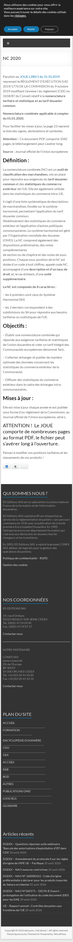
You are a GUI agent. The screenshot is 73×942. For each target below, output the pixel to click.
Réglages (49, 29)
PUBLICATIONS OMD (17, 791)
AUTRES (8, 784)
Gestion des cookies (15, 565)
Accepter (13, 29)
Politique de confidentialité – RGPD (25, 558)
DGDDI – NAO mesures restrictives (25, 869)
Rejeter (31, 29)
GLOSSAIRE (10, 805)
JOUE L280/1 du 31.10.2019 (40, 76)
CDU (6, 747)
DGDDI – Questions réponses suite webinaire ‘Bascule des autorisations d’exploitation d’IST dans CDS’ (34, 848)
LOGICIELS (9, 798)
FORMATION (11, 730)
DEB (6, 769)
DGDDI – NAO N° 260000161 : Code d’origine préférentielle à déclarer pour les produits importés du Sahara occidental (35, 880)
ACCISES (8, 762)
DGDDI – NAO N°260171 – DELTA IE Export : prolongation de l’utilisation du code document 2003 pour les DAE (36, 895)
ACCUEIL (9, 723)
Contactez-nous (13, 633)
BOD (6, 776)
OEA (6, 755)
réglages (20, 15)
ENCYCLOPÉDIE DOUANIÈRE (22, 740)
